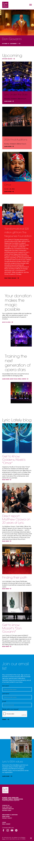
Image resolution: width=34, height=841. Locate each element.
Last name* (5, 693)
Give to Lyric (6, 322)
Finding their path (14, 577)
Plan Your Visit (7, 807)
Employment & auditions (10, 814)
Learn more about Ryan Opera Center (14, 379)
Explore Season (7, 58)
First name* (5, 686)
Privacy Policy (7, 818)
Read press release (10, 278)
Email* (4, 701)
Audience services (8, 808)
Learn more (6, 776)
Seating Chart (6, 810)
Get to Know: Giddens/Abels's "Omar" (13, 459)
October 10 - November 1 (10, 43)
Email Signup (6, 824)
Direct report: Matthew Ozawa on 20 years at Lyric (16, 519)
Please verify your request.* (10, 709)
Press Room (6, 816)
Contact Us (5, 805)
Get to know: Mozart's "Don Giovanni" (12, 628)
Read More (5, 479)
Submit (4, 719)
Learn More (7, 101)
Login (4, 822)
